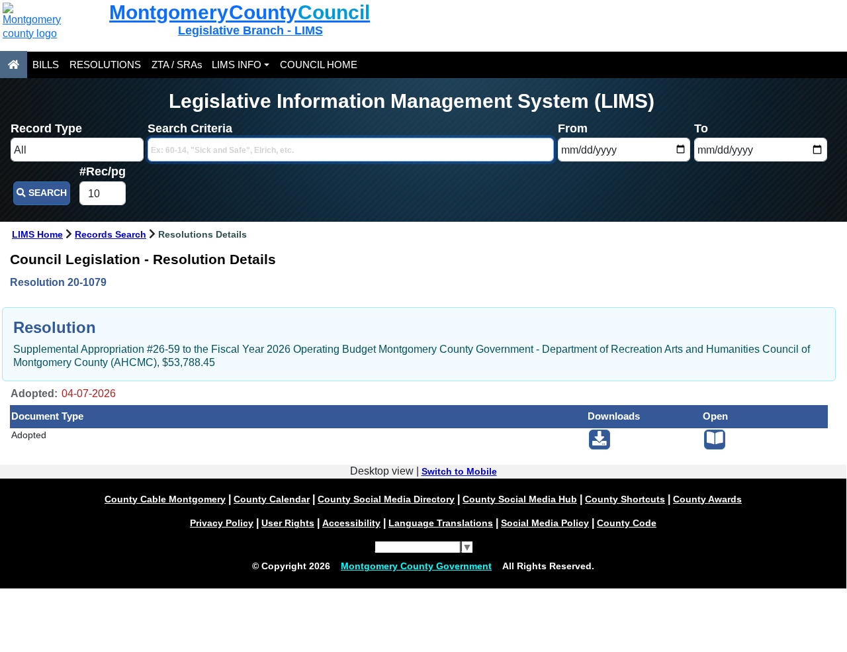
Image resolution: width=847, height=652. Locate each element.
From (573, 128)
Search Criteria (190, 128)
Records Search (110, 234)
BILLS (45, 64)
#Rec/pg (102, 171)
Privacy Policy (221, 523)
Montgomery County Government (416, 566)
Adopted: (34, 393)
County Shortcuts (625, 499)
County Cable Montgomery (165, 499)
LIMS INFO (236, 64)
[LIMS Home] (13, 65)
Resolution (54, 327)
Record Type (46, 128)
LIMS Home (37, 234)
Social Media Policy (545, 523)
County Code (626, 523)
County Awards (707, 499)
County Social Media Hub (520, 499)
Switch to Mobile (459, 471)
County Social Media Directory (386, 499)
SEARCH (46, 193)
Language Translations (440, 523)
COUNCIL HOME (318, 64)
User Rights (287, 523)
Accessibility (351, 523)
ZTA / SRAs (177, 64)
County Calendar (272, 499)
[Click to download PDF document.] (599, 439)
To (701, 128)
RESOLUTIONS (105, 64)
